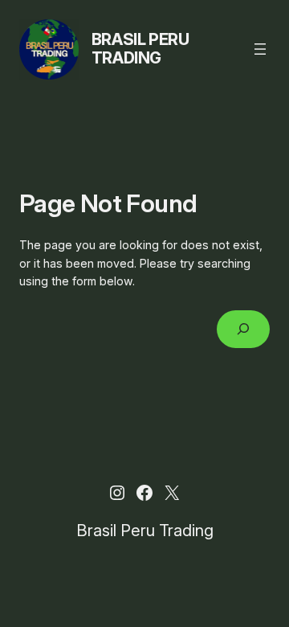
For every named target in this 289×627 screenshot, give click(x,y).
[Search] (243, 329)
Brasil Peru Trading (140, 49)
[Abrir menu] (260, 49)
